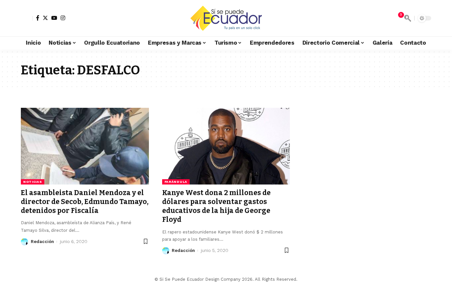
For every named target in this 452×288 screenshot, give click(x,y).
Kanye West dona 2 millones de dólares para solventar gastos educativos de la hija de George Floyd (216, 206)
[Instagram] (63, 18)
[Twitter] (45, 18)
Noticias (32, 182)
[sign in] (27, 18)
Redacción (42, 241)
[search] (407, 18)
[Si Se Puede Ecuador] (226, 18)
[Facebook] (37, 18)
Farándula (175, 182)
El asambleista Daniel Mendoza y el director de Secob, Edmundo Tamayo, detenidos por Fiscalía (85, 201)
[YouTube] (54, 18)
